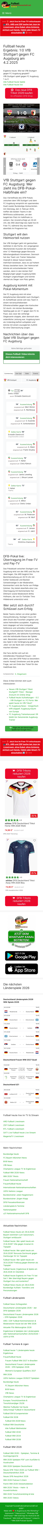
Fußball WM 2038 (13, 1439)
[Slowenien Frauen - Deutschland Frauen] (21, 1076)
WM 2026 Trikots (10, 1176)
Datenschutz (20, 1513)
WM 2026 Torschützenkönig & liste (18, 1494)
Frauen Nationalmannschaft (15, 1180)
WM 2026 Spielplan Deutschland (17, 1466)
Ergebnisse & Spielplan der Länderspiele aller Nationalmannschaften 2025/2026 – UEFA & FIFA (21, 1334)
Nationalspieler (10, 1210)
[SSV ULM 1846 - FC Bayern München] (18, 166)
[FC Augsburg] (33, 114)
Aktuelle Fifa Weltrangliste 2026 (17, 1327)
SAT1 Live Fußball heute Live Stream (19, 1133)
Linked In (36, 1518)
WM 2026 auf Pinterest (22, 1518)
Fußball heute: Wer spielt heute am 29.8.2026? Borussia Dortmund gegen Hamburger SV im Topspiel (20, 1253)
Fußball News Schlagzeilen (15, 1304)
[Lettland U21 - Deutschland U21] (21, 1093)
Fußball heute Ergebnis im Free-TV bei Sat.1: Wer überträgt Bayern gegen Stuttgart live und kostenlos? (20, 1278)
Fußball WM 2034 (13, 1436)
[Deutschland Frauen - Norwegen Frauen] (21, 1068)
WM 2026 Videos (11, 1498)
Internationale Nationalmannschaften (19, 1187)
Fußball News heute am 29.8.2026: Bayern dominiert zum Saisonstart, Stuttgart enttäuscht (19, 1235)
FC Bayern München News (15, 1158)
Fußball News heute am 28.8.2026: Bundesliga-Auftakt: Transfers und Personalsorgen (18, 1288)
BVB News (8, 1161)
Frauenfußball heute (12, 1184)
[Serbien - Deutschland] (21, 1043)
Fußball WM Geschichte (13, 1425)
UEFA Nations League (13, 1191)
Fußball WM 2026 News (13, 1173)
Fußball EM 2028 (10, 1417)
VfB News (7, 1165)
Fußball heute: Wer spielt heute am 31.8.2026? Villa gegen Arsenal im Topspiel (18, 1244)
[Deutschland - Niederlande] (21, 1051)
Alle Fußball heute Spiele (14, 82)
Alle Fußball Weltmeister (15, 1428)
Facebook (7, 1518)
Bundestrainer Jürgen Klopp (15, 1199)
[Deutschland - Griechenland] (21, 1019)
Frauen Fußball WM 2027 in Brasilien (21, 1361)
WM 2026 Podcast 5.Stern (15, 1480)
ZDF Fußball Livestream (13, 1125)
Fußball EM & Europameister (15, 1413)
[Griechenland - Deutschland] (21, 1035)
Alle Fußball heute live (13, 85)
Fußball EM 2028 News (15, 1421)
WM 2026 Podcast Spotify (22, 1521)
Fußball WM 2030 (13, 1432)
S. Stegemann (20, 674)
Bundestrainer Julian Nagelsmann (18, 1195)
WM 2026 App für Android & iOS (26, 1516)
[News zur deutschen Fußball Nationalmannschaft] (16, 5)
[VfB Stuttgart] (9, 114)
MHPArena (15, 106)
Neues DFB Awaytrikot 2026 (15, 1476)
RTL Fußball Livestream (13, 1129)
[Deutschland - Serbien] (21, 1027)
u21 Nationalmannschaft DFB (16, 1213)
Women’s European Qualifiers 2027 (20, 1371)
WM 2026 (7, 1374)
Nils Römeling (32, 1511)
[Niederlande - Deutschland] (21, 1010)
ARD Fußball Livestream (13, 1121)
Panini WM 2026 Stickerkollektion (18, 1484)
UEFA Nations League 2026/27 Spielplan (21, 1378)
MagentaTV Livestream (13, 1136)
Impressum (9, 1513)
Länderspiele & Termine (13, 1206)
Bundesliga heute (11, 1154)
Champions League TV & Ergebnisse (19, 1169)
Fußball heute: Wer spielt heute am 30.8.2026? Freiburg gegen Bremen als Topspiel (20, 1262)
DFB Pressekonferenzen (14, 1202)
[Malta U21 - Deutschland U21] (21, 1101)
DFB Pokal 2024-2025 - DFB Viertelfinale (21, 105)
